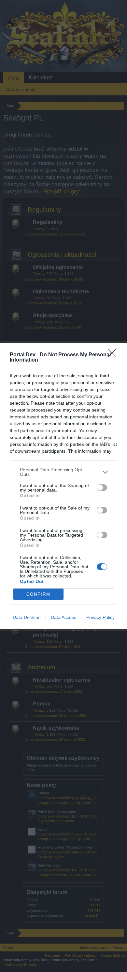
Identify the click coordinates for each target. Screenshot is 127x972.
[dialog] (63, 486)
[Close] (114, 355)
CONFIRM (38, 594)
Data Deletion (27, 617)
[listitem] (63, 472)
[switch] (102, 487)
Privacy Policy (100, 617)
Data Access (63, 617)
